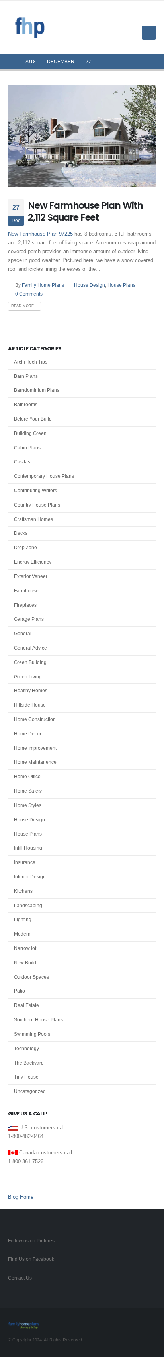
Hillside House (30, 705)
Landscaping (28, 905)
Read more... (24, 306)
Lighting (22, 919)
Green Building (30, 662)
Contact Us (20, 1277)
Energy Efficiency (32, 562)
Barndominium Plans (36, 390)
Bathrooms (25, 404)
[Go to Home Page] (11, 61)
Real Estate (26, 1005)
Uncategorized (30, 1091)
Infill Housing (28, 848)
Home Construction (35, 719)
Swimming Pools (32, 1034)
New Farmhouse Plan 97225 (40, 234)
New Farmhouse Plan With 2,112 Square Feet (85, 211)
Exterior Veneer (30, 576)
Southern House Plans (38, 1020)
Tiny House (26, 1077)
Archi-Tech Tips (30, 362)
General (22, 633)
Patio (19, 991)
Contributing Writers (35, 490)
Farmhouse (26, 591)
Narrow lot (25, 948)
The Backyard (29, 1063)
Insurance (24, 862)
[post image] (82, 136)
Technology (26, 1048)
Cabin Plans (27, 448)
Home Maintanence (35, 762)
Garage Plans (29, 619)
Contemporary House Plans (44, 476)
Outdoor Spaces (31, 977)
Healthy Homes (30, 690)
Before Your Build (33, 419)
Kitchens (23, 891)
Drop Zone (25, 547)
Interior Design (30, 877)
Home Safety (28, 791)
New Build (25, 963)
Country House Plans (37, 505)
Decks (20, 533)
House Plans (121, 285)
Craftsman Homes (33, 519)
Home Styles (27, 805)
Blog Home (20, 1197)
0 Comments (29, 293)
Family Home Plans (43, 285)
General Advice (30, 648)
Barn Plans (26, 376)
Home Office (27, 776)
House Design (89, 285)
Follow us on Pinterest (32, 1240)
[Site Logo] (30, 27)
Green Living (28, 676)
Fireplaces (25, 605)
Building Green (30, 433)
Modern (22, 934)
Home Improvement (35, 748)
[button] (150, 17)
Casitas (22, 462)
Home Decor (27, 734)
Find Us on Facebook (31, 1259)
